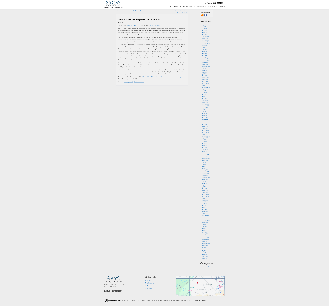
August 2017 (205, 160)
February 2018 (205, 149)
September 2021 (206, 87)
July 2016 (204, 181)
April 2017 (204, 168)
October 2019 (205, 123)
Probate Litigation (155, 26)
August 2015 (205, 200)
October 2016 (205, 175)
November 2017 (205, 155)
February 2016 (205, 190)
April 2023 (204, 53)
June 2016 (204, 183)
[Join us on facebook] (205, 15)
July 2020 (204, 109)
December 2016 (205, 172)
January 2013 (205, 258)
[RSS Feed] (202, 15)
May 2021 (204, 94)
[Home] (170, 7)
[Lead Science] (112, 300)
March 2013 (204, 254)
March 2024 (205, 34)
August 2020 (205, 108)
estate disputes (151, 70)
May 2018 (204, 143)
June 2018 (204, 141)
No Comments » (139, 82)
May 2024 (204, 30)
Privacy (149, 300)
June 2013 (204, 249)
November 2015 (205, 196)
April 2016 (204, 187)
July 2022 (204, 68)
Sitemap (143, 300)
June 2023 (204, 49)
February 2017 (205, 170)
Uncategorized (128, 82)
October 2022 (205, 64)
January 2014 (205, 236)
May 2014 (204, 228)
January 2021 (205, 102)
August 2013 (205, 245)
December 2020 (205, 104)
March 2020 (205, 117)
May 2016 (204, 185)
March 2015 (204, 209)
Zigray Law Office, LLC (133, 26)
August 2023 (205, 45)
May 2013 (204, 251)
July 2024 (204, 27)
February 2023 (205, 57)
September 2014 (206, 220)
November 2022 (205, 62)
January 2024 (205, 38)
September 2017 (206, 158)
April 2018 (204, 145)
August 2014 (205, 222)
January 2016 (205, 192)
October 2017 (205, 156)
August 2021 (205, 89)
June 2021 (204, 92)
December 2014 (205, 215)
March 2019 (204, 124)
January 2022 (205, 79)
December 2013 (205, 237)
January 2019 (205, 128)
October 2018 (205, 134)
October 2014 (205, 219)
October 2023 (205, 42)
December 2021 (205, 81)
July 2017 (204, 162)
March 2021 (205, 98)
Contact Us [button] (211, 6)
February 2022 (205, 77)
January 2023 (205, 59)
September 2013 (206, 243)
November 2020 (205, 106)
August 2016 (205, 179)
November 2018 (205, 132)
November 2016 (205, 173)
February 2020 (205, 119)
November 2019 (205, 121)
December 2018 (205, 130)
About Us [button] (176, 6)
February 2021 (205, 100)
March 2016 (204, 188)
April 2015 (204, 207)
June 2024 (204, 28)
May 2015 (204, 205)
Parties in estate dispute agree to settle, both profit (138, 20)
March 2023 (205, 55)
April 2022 (204, 74)
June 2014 (204, 226)
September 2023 (206, 43)
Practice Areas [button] (187, 6)
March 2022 (205, 75)
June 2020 (204, 111)
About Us (148, 280)
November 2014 (205, 217)
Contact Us (148, 288)
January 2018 (205, 151)
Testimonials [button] (200, 6)
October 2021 (205, 85)
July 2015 (204, 202)
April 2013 (204, 252)
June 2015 (204, 204)
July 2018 (204, 140)
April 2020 (204, 115)
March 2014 (204, 232)
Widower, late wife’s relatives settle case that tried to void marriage (161, 77)
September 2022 (206, 66)
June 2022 (204, 70)
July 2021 (204, 91)
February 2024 (205, 36)
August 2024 (205, 25)
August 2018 (205, 138)
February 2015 (205, 211)
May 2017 (204, 166)
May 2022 (204, 72)
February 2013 (205, 256)
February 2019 (205, 126)
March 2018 (204, 147)
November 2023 (205, 40)
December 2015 (205, 194)
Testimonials (149, 286)
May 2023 (204, 51)
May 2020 (204, 113)
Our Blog (222, 6)
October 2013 (205, 241)
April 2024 (204, 32)
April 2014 (204, 230)
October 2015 (205, 198)
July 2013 (204, 247)
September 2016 (206, 177)
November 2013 (205, 239)
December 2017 (205, 153)
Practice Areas (149, 283)
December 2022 (205, 60)
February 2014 (205, 234)
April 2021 (204, 96)
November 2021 (205, 83)
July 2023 (204, 47)
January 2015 (205, 213)
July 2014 (204, 224)
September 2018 (206, 136)
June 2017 (204, 164)
